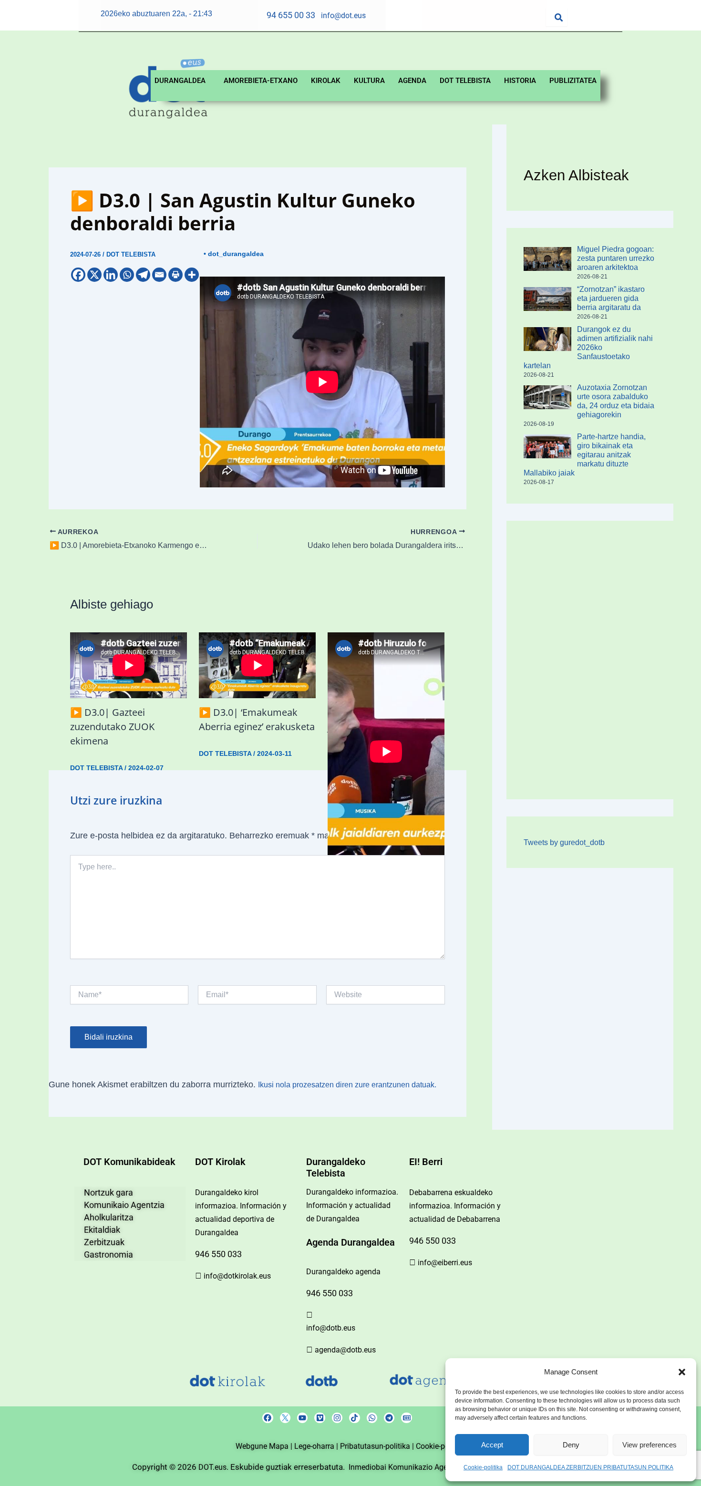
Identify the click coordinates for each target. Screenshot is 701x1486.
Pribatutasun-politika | (378, 1446)
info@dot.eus (343, 15)
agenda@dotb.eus (345, 1349)
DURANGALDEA (180, 80)
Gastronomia (108, 1254)
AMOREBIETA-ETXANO (261, 80)
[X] (94, 275)
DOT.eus (212, 1467)
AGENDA (412, 80)
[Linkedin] (110, 275)
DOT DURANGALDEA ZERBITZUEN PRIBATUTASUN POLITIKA (590, 1467)
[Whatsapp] (127, 275)
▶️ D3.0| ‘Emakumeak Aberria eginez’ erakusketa (257, 719)
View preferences (649, 1445)
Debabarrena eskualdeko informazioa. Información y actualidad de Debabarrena (455, 1206)
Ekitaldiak (102, 1230)
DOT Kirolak (220, 1161)
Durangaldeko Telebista (335, 1167)
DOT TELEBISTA (465, 80)
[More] (192, 275)
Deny (571, 1445)
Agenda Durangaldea (350, 1242)
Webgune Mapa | (265, 1446)
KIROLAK (325, 80)
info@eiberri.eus (445, 1262)
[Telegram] (143, 275)
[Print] (175, 275)
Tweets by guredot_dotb (564, 842)
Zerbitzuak (104, 1242)
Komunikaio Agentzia (124, 1205)
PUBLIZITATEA (573, 80)
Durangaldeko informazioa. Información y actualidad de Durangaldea (352, 1205)
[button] (682, 1372)
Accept (492, 1445)
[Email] (159, 275)
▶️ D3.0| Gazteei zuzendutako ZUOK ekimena (112, 726)
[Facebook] (78, 275)
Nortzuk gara (108, 1192)
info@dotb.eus (330, 1327)
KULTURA (369, 80)
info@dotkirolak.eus (237, 1275)
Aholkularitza (109, 1217)
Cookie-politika (483, 1467)
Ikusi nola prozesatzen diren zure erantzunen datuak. (347, 1085)
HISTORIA (520, 80)
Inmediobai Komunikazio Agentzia (407, 1467)
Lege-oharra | (317, 1446)
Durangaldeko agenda (343, 1271)
